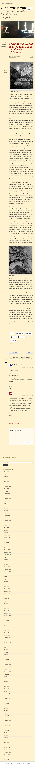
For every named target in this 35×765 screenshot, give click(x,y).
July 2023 (6, 530)
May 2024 (6, 508)
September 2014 (7, 727)
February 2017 (7, 659)
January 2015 (7, 718)
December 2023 (7, 520)
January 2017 (7, 662)
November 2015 (7, 696)
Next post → (29, 352)
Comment (28, 442)
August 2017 (6, 644)
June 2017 (6, 649)
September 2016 (7, 671)
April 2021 (6, 564)
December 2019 (7, 591)
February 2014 (7, 744)
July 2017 (6, 647)
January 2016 (7, 691)
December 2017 (7, 637)
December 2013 (7, 749)
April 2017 (6, 654)
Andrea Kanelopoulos (17, 392)
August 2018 (6, 620)
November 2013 (7, 752)
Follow (5, 464)
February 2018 (7, 632)
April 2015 (6, 710)
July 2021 (6, 559)
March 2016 (6, 686)
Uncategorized (12, 57)
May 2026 (6, 476)
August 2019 (6, 598)
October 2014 (7, 725)
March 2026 (6, 481)
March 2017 (6, 657)
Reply (10, 388)
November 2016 (7, 666)
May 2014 (6, 737)
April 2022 (6, 547)
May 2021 (6, 561)
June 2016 (6, 679)
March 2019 (6, 608)
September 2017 (7, 642)
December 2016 (7, 664)
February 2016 (7, 688)
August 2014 (6, 730)
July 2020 (6, 579)
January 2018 (7, 635)
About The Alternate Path (8, 3)
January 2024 (7, 518)
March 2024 (6, 513)
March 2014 (6, 742)
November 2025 (7, 486)
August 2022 (6, 542)
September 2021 (7, 554)
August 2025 (6, 488)
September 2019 (7, 596)
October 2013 (7, 754)
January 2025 (7, 496)
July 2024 (6, 503)
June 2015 (6, 705)
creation (5, 72)
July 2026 (6, 474)
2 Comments (31, 57)
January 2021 (7, 566)
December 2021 (7, 552)
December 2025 (7, 483)
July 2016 (6, 676)
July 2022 (6, 544)
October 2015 (7, 698)
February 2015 (7, 715)
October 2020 (7, 574)
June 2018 (6, 625)
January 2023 (7, 537)
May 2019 (6, 603)
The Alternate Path (13, 8)
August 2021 (6, 557)
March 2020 (6, 586)
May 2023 (6, 532)
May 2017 (6, 652)
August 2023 (6, 527)
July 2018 (6, 622)
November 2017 (7, 640)
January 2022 (7, 549)
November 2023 (7, 522)
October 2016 (7, 669)
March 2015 (6, 713)
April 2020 (6, 583)
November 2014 (7, 722)
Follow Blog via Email (10, 457)
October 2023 (7, 525)
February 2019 (7, 610)
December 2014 (7, 720)
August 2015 (6, 703)
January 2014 (7, 747)
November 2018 (7, 615)
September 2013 (7, 757)
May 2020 (6, 581)
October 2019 (7, 593)
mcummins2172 (17, 56)
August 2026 (6, 471)
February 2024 (7, 515)
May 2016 (6, 681)
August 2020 (6, 576)
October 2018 (7, 618)
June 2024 (6, 505)
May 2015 (6, 708)
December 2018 (7, 613)
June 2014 (6, 735)
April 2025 (6, 491)
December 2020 (7, 569)
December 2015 (7, 693)
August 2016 (6, 674)
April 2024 (6, 510)
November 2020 (7, 571)
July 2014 (6, 732)
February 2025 (7, 493)
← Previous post (13, 352)
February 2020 (7, 588)
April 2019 (6, 605)
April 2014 (6, 740)
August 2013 (6, 759)
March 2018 (6, 630)
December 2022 (7, 539)
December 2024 (7, 498)
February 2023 (7, 535)
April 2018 (6, 627)
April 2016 (6, 683)
